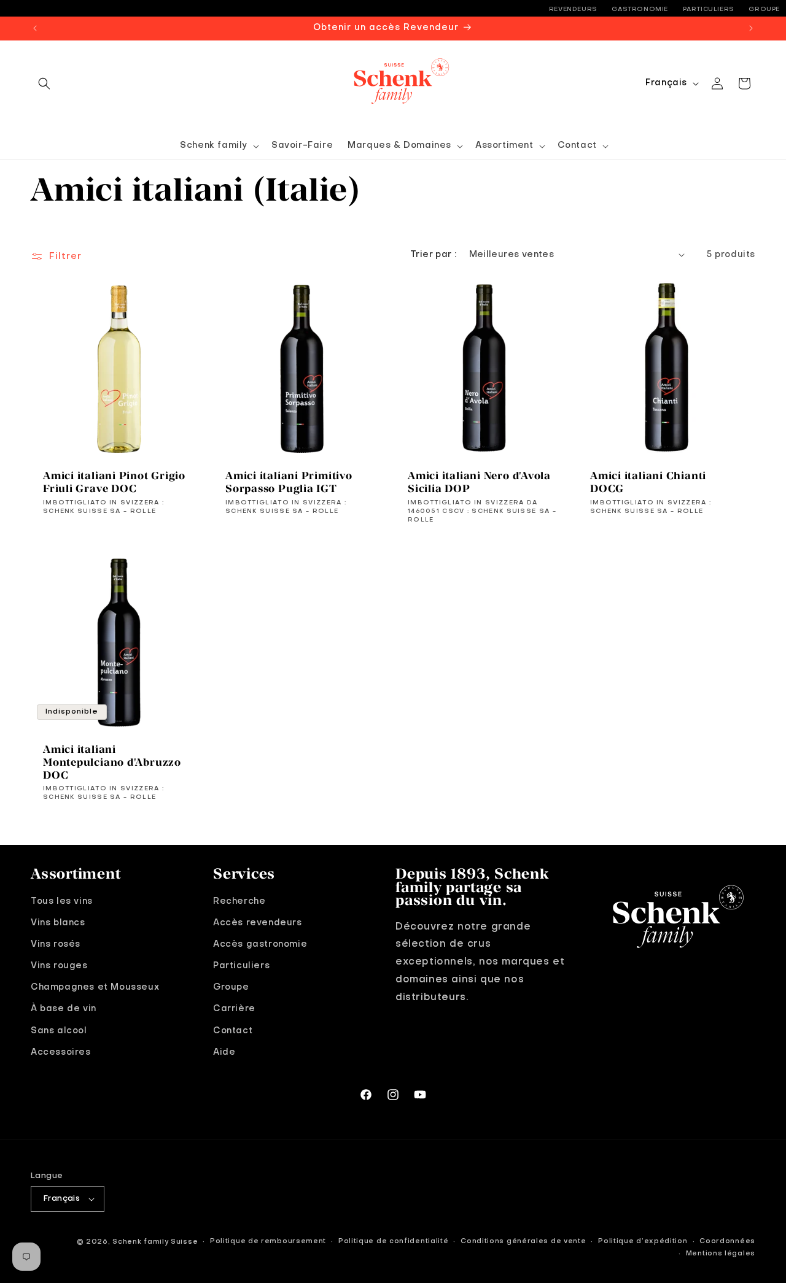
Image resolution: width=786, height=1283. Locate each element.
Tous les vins (62, 900)
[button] (44, 83)
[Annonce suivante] (751, 28)
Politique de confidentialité (393, 1241)
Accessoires (61, 1051)
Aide (224, 1051)
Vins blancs (58, 922)
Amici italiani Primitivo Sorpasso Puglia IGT (288, 482)
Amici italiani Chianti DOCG (648, 482)
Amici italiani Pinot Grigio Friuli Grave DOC (114, 482)
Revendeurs (573, 9)
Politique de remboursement (268, 1241)
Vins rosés (55, 943)
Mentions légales (720, 1253)
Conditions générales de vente (523, 1241)
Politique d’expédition (642, 1241)
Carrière (234, 1008)
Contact (232, 1030)
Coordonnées (727, 1241)
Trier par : (433, 254)
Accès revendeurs (257, 922)
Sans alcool (59, 1030)
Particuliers (708, 9)
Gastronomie (640, 9)
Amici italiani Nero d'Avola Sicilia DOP (479, 482)
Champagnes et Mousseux (95, 986)
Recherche (239, 900)
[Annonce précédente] (35, 28)
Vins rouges (59, 965)
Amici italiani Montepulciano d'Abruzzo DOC (112, 762)
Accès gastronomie (260, 943)
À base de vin (63, 1008)
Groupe (764, 9)
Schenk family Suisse (155, 1242)
